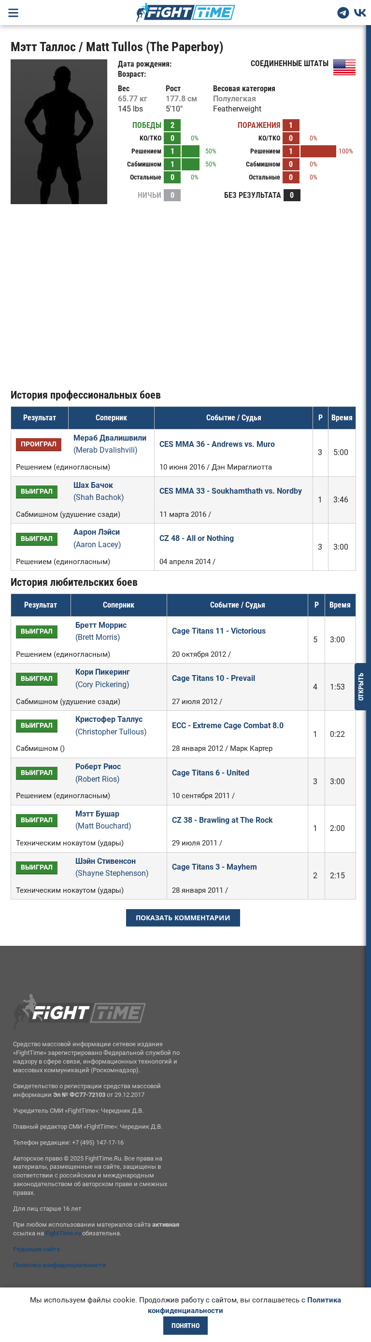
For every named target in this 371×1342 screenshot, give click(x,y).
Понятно (185, 1325)
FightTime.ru (63, 1233)
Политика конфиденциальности (59, 1265)
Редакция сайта (36, 1249)
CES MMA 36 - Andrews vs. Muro (217, 444)
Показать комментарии (183, 917)
